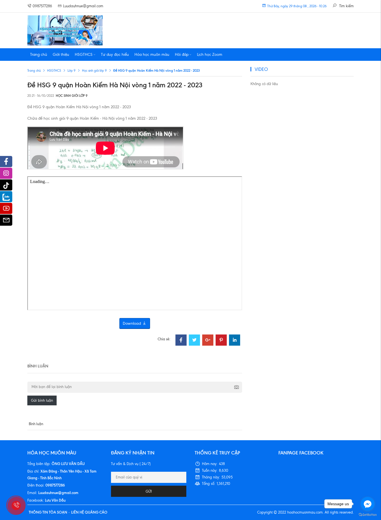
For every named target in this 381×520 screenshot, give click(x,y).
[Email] (6, 221)
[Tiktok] (6, 185)
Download (132, 323)
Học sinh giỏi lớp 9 (94, 71)
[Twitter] (194, 341)
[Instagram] (6, 174)
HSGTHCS (84, 54)
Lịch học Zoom (209, 54)
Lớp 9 (71, 71)
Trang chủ (38, 54)
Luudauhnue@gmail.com (83, 6)
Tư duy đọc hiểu (115, 54)
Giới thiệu (61, 54)
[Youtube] (6, 210)
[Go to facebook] (368, 504)
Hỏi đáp (182, 54)
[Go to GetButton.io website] (368, 514)
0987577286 (42, 6)
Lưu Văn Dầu (55, 500)
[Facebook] (181, 341)
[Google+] (207, 341)
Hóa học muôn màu (151, 54)
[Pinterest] (221, 341)
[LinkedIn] (234, 341)
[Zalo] (6, 196)
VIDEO (261, 69)
